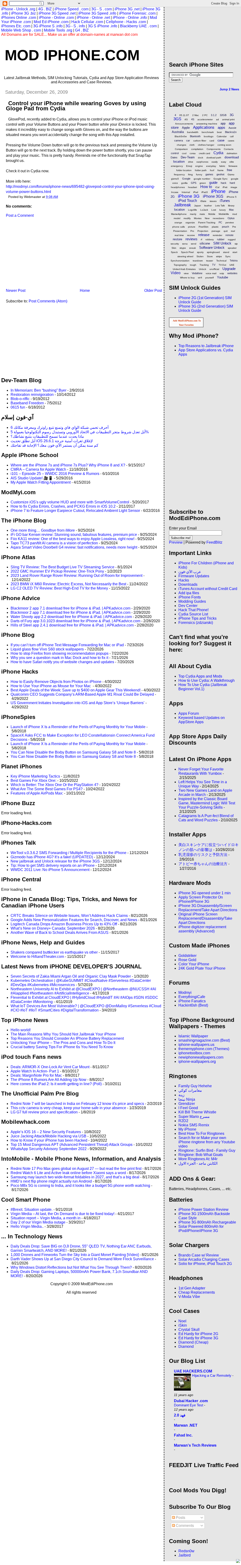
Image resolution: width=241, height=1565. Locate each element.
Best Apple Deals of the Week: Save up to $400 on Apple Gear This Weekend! (76, 690)
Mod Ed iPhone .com (51, 22)
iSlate (203, 201)
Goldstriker (187, 956)
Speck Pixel (187, 252)
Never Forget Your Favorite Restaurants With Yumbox (201, 771)
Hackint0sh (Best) (193, 1005)
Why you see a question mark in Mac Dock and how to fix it (59, 658)
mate (202, 214)
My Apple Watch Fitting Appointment (41, 482)
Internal (186, 192)
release (203, 235)
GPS (193, 182)
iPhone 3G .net (127, 9)
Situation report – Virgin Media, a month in (45, 1218)
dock (200, 157)
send (193, 243)
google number (202, 178)
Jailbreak (182, 205)
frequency (179, 174)
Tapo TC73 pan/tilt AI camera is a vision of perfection (54, 543)
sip (236, 243)
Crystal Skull (189, 1330)
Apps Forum (188, 713)
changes (181, 145)
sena (185, 243)
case (221, 140)
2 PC (205, 115)
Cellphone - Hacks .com (126, 22)
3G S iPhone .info (102, 26)
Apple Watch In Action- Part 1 (35, 1071)
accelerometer (205, 119)
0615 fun (18, 407)
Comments (184, 1526)
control (175, 153)
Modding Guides (192, 601)
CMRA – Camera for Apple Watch (38, 469)
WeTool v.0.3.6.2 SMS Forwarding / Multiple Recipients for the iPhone (68, 853)
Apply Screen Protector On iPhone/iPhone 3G (200, 899)
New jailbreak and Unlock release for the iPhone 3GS (55, 861)
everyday (211, 166)
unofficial (214, 269)
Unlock (202, 269)
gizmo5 (175, 178)
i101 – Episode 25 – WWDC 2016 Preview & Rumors (55, 474)
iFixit (225, 187)
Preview (176, 542)
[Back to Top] (238, 1561)
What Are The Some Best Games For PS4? (47, 789)
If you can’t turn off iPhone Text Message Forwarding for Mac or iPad (67, 645)
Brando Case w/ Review (198, 1255)
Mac (231, 209)
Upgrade (229, 269)
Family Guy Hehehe (195, 1086)
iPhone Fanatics (192, 1001)
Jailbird (184, 1555)
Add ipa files (188, 593)
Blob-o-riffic (20, 399)
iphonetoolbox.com (194, 1053)
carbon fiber (199, 140)
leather (208, 205)
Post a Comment (20, 215)
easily (215, 162)
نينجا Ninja (186, 1099)
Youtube (222, 277)
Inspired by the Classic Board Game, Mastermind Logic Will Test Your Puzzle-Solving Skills (206, 803)
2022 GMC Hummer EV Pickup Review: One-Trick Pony (57, 571)
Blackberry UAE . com (138, 26)
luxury (222, 210)
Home (85, 291)
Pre (234, 226)
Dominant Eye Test (189, 1405)
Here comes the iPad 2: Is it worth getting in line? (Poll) (56, 1084)
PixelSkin (204, 226)
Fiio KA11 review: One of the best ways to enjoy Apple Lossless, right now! (72, 539)
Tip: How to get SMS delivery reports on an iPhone (53, 865)
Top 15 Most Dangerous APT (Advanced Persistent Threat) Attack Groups (72, 1145)
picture (191, 226)
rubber (221, 239)
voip (222, 273)
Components (214, 149)
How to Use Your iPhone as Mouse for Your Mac (51, 686)
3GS (177, 119)
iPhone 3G (189, 196)
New (207, 218)
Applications (203, 127)
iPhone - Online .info (130, 18)
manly (193, 214)
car (188, 140)
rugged (232, 239)
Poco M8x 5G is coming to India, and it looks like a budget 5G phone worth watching (80, 1186)
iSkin (182, 1325)
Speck (174, 252)
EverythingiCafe (191, 997)
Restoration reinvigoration (32, 395)
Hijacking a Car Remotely (212, 1375)
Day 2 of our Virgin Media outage (38, 1222)
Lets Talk (220, 205)
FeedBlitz (214, 542)
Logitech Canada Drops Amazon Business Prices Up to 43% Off (64, 924)
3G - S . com (101, 9)
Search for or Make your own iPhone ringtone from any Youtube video (206, 1142)
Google (186, 178)
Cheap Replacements (196, 1292)
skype (183, 248)
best (219, 132)
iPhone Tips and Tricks (197, 618)
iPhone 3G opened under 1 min (204, 893)
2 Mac (195, 115)
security (175, 243)
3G (232, 115)
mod (234, 214)
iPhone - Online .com (56, 18)
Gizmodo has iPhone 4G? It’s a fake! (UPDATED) (52, 857)
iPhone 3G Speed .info (97, 13)
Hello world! (21, 1030)
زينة (181, 1095)
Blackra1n (231, 132)
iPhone (218, 191)
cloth (192, 145)
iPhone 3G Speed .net (57, 13)
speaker (232, 248)
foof (212, 170)
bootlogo (208, 136)
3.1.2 (214, 115)
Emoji (189, 166)
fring (190, 174)
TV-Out (222, 265)
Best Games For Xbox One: (33, 780)
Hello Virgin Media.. (27, 1226)
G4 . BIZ (82, 30)
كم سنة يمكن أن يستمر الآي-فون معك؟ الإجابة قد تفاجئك (54, 445)
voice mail (211, 273)
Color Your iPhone (193, 964)
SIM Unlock (222, 243)
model (177, 218)
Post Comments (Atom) (48, 301)
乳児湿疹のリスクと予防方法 (202, 855)
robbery (209, 239)
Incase (174, 192)
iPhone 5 (232, 197)
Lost (213, 210)
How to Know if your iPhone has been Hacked (49, 1140)
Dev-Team (188, 157)
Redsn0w (186, 1551)
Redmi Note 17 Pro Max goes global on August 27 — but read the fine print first (76, 1169)
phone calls (178, 226)
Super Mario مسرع (194, 1117)
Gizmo (231, 174)
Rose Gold (187, 960)
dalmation (232, 153)
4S (192, 119)
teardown (198, 260)
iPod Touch (187, 201)
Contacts (228, 149)
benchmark (208, 132)
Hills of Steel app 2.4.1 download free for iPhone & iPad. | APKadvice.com (72, 625)
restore (177, 239)
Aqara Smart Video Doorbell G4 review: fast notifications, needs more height (74, 547)
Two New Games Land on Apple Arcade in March (205, 792)
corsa (193, 153)
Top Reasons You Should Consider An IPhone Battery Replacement (67, 1038)
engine (199, 166)
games (209, 174)
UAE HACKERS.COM (193, 1371)
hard (232, 182)
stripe (219, 256)
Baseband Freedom (27, 403)
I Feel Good (188, 1108)
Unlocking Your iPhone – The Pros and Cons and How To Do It (63, 1043)
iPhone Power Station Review (203, 1210)
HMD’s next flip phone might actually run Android (51, 1181)
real (233, 231)
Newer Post (15, 291)
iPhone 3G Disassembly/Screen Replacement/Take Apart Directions (207, 908)
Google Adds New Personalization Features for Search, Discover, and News (74, 920)
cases (231, 140)
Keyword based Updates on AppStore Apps (201, 720)
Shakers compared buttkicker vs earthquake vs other (54, 952)
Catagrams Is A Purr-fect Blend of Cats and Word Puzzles (205, 818)
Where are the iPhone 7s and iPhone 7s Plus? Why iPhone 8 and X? (68, 465)
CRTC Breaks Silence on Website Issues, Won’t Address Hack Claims (69, 916)
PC (220, 222)
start (235, 252)
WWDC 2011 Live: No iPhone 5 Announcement (50, 870)
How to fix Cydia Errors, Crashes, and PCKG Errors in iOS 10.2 (63, 506)
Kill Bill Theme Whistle (197, 1112)
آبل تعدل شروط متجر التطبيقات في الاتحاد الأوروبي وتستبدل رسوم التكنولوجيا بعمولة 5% (80, 432)
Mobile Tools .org (58, 30)
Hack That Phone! (193, 610)
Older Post (153, 291)
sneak (192, 248)
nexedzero (218, 218)
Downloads (187, 584)
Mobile (211, 214)
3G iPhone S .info (48, 26)
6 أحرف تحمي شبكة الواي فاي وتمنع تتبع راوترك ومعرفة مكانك (59, 427)
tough (193, 265)
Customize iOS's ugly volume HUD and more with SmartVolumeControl (70, 502)
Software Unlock (212, 247)
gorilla (184, 183)
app (223, 123)
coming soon (224, 145)
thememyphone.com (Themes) (203, 1049)
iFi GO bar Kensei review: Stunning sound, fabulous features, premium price (74, 535)
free (229, 170)
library (231, 205)
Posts (180, 1518)
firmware (233, 166)
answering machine (206, 123)
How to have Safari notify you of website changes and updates (62, 662)
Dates (174, 157)
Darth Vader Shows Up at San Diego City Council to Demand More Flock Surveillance (82, 1259)
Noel (182, 1321)
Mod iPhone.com (72, 55)
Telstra (233, 260)
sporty (200, 252)
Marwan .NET (185, 1425)
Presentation (180, 231)
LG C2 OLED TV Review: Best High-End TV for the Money (59, 588)
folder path (201, 170)
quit (226, 231)
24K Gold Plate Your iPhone (201, 968)
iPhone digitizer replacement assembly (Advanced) (202, 929)
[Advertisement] (36, 254)
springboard (213, 252)
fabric (222, 166)
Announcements (184, 123)
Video (176, 273)
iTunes (225, 201)
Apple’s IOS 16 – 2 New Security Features (46, 1132)
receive (191, 235)
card (211, 140)
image (234, 187)
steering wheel (185, 256)
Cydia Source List (193, 614)
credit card (204, 153)
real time (179, 235)
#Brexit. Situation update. (31, 1210)
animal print (228, 119)
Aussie (232, 127)
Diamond (186, 1346)
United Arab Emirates (184, 269)
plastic (215, 226)
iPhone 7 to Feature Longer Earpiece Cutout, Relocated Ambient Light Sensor (75, 511)
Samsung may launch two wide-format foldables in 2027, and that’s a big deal (75, 1177)
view (186, 273)
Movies (197, 218)
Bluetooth (195, 136)
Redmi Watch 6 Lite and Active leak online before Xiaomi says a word (68, 1173)
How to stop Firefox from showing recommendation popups (59, 653)
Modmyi (185, 993)
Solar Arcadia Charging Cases (203, 1259)
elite (231, 162)
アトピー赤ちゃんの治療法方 (202, 864)
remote (229, 235)
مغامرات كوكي (190, 1090)
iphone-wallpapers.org (197, 1061)
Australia (178, 132)
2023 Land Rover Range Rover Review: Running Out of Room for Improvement (76, 576)
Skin (174, 248)
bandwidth (192, 132)
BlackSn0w (181, 136)
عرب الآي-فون (189, 572)
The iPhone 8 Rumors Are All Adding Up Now (48, 1080)
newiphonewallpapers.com (200, 1057)
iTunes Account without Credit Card (207, 589)
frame (220, 170)
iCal (217, 187)
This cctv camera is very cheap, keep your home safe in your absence (68, 1108)
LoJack (204, 210)
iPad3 (204, 192)
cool (184, 153)
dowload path (213, 157)
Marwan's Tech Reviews (195, 1445)
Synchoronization (180, 260)
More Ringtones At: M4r (197, 1159)
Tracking (204, 265)
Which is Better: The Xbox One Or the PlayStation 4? (54, 785)
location (179, 209)
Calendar (222, 136)
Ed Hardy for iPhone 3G (198, 1338)
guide (213, 183)
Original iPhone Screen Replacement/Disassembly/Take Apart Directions (205, 918)
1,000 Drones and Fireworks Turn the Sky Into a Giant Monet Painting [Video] (75, 1255)
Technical (221, 260)
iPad (195, 192)
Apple (186, 127)
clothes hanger (206, 145)
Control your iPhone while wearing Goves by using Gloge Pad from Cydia (76, 106)
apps (221, 127)
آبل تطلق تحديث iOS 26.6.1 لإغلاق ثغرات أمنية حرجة (52, 441)
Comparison (181, 149)
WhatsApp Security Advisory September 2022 (49, 1149)
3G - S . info (75, 26)
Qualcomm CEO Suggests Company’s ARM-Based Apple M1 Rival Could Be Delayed (82, 694)
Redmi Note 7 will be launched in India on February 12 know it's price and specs (77, 1104)
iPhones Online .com (18, 18)
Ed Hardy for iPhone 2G (198, 1334)
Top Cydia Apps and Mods (200, 676)
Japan (197, 205)
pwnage (216, 231)
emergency (177, 166)
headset (192, 187)
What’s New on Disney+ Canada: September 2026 (53, 928)
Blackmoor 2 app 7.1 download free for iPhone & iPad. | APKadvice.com (70, 608)
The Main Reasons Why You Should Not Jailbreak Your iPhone (63, 1034)
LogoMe (192, 210)
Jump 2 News (229, 89)
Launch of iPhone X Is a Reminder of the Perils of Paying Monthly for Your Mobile (78, 727)
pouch (225, 226)
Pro (192, 231)
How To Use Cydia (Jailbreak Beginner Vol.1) (202, 687)
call (231, 136)
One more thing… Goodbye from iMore (43, 530)
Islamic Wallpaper (193, 1036)
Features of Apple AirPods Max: (37, 793)
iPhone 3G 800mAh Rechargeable (207, 1222)
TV (213, 264)
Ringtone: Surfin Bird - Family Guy (206, 1150)
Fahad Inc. (183, 1435)
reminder (217, 235)
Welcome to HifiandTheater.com (37, 957)
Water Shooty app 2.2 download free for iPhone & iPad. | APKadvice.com (71, 617)
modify (187, 218)
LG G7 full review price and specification (44, 1112)
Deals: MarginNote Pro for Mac (36, 1075)
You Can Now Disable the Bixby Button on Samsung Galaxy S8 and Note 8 (73, 752)
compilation (197, 149)
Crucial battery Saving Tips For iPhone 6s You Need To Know (62, 1047)
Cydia (218, 153)
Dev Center (187, 606)
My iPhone (187, 1129)
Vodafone (197, 273)
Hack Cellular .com (87, 22)
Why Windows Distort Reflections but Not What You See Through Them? (71, 1267)
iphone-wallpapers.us (196, 1045)
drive (190, 162)
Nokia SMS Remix (193, 1125)
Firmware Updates (193, 576)
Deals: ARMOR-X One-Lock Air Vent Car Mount (50, 1067)
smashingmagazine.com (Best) (204, 1040)
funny (199, 174)
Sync (228, 256)
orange (178, 222)
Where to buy (187, 277)
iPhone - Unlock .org (18, 9)
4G (186, 119)
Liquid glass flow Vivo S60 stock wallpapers (47, 649)
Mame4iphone (179, 214)
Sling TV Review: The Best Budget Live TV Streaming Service (62, 567)
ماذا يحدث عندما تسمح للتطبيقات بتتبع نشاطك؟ (47, 436)
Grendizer (186, 1104)
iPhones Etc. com (15, 26)
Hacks (183, 580)
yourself (209, 277)
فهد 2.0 (179, 1415)
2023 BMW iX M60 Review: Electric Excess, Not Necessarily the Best (68, 584)
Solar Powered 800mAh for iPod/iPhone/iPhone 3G (201, 1228)
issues (213, 201)
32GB (223, 115)
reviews (191, 239)
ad (217, 119)
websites (232, 273)
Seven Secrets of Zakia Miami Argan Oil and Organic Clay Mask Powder (71, 976)
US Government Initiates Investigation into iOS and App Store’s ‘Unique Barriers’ (78, 703)
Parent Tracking (206, 222)
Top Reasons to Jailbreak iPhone (206, 346)
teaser (209, 260)
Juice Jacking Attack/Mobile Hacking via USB (48, 1136)
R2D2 (183, 1121)
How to (206, 187)
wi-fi (200, 277)
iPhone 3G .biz (23, 13)
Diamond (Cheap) (193, 1342)
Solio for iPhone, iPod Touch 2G (205, 1264)
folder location (184, 170)
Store (210, 256)
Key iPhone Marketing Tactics (35, 776)
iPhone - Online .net (93, 18)
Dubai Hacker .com (191, 1401)
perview (229, 222)
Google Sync (220, 178)
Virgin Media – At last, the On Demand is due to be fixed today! (62, 1214)
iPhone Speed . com (71, 9)
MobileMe (224, 214)
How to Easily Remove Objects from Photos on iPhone (56, 682)
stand (226, 252)
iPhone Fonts (189, 597)
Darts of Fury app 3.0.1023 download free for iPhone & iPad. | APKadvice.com (75, 621)
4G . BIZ (45, 9)
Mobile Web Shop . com (21, 30)
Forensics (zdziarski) (195, 623)
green (203, 183)
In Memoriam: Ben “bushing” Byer (38, 390)
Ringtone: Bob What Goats (200, 1155)
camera (178, 140)
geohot (220, 174)
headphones (178, 187)
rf (201, 239)
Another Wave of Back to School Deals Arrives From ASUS (59, 933)
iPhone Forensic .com (137, 13)
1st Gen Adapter (191, 1288)
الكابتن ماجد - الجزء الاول (197, 1163)
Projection (202, 231)
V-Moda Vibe (189, 1297)
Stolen (200, 256)
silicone (205, 243)
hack (223, 182)
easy (223, 162)
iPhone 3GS (213, 196)
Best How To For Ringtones (201, 1134)
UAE (231, 265)
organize (190, 222)
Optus (231, 218)
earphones (202, 162)
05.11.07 (184, 115)
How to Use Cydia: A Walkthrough (206, 680)
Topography (180, 265)
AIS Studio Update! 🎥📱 (32, 478)
